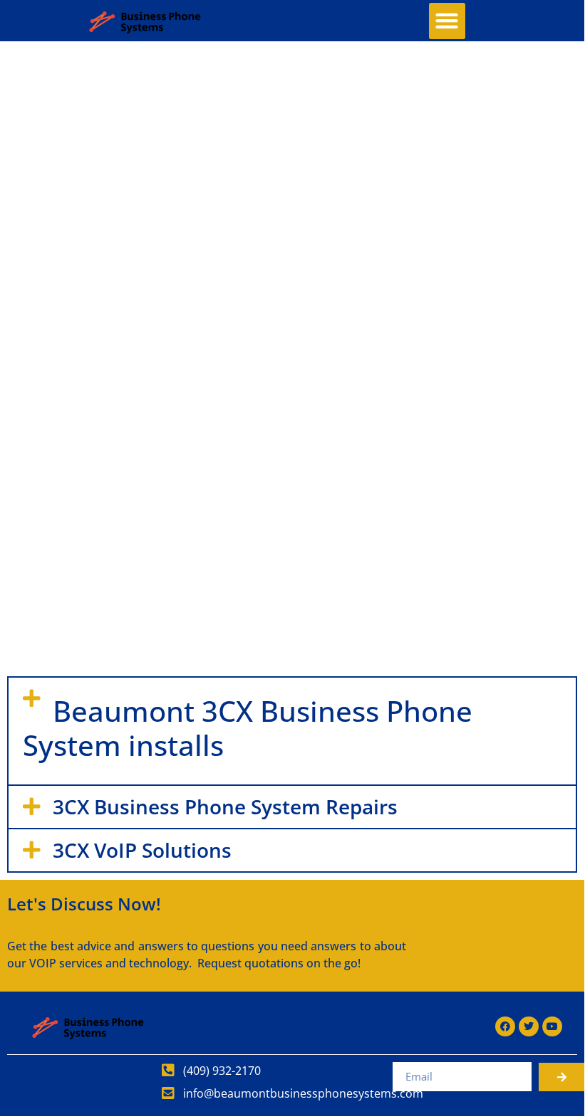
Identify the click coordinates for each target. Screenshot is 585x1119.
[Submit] (562, 1077)
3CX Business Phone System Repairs (225, 806)
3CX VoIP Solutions (142, 849)
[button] (447, 21)
